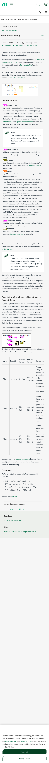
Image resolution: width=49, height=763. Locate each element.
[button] (23, 30)
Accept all (24, 752)
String (14, 496)
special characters (23, 459)
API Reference (19, 45)
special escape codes (25, 121)
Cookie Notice (25, 741)
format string (7, 121)
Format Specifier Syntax (17, 77)
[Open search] (40, 12)
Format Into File (26, 65)
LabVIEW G (33, 45)
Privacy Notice (10, 741)
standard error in (35, 165)
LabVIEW (7, 45)
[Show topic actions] (42, 35)
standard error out (16, 234)
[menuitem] (38, 4)
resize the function (9, 249)
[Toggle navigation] (12, 4)
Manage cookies (24, 758)
